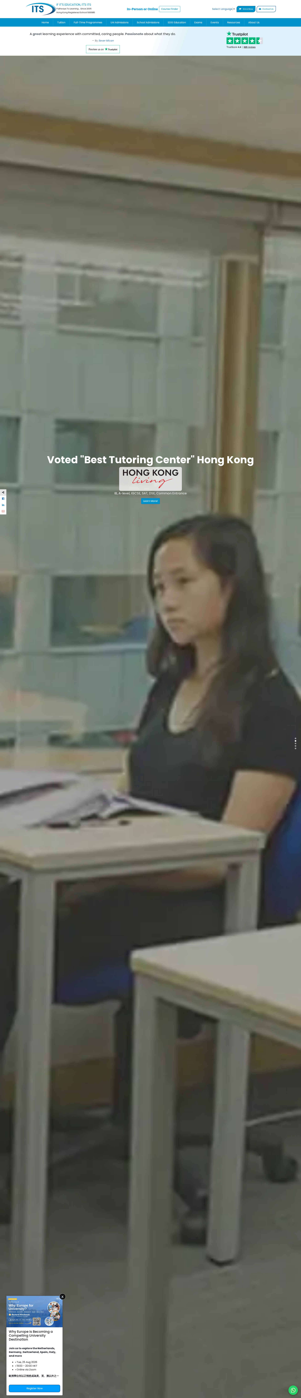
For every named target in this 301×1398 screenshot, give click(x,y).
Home (45, 22)
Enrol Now (248, 9)
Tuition (61, 22)
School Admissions (148, 22)
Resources (233, 22)
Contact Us (268, 9)
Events (215, 22)
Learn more (90, 519)
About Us (253, 22)
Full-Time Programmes (88, 22)
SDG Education (177, 22)
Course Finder (169, 9)
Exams (198, 22)
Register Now (34, 1388)
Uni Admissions (120, 22)
